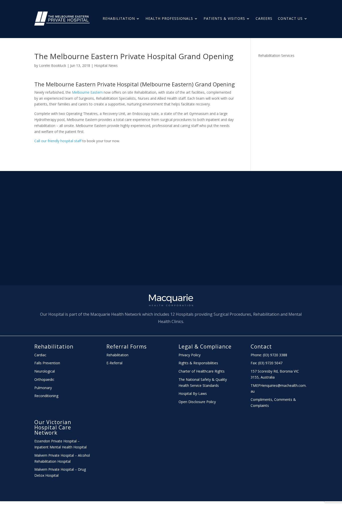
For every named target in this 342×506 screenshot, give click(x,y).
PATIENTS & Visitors (224, 18)
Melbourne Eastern (87, 92)
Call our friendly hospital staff (57, 140)
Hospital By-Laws (193, 393)
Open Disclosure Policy (197, 401)
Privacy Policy (190, 355)
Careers (264, 18)
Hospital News (106, 65)
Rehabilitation (119, 18)
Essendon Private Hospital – (57, 441)
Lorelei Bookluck (52, 65)
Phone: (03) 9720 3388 (269, 355)
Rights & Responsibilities (198, 363)
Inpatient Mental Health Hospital (60, 447)
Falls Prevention (47, 363)
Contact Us (290, 18)
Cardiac (40, 355)
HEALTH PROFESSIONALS (169, 18)
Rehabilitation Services (276, 55)
